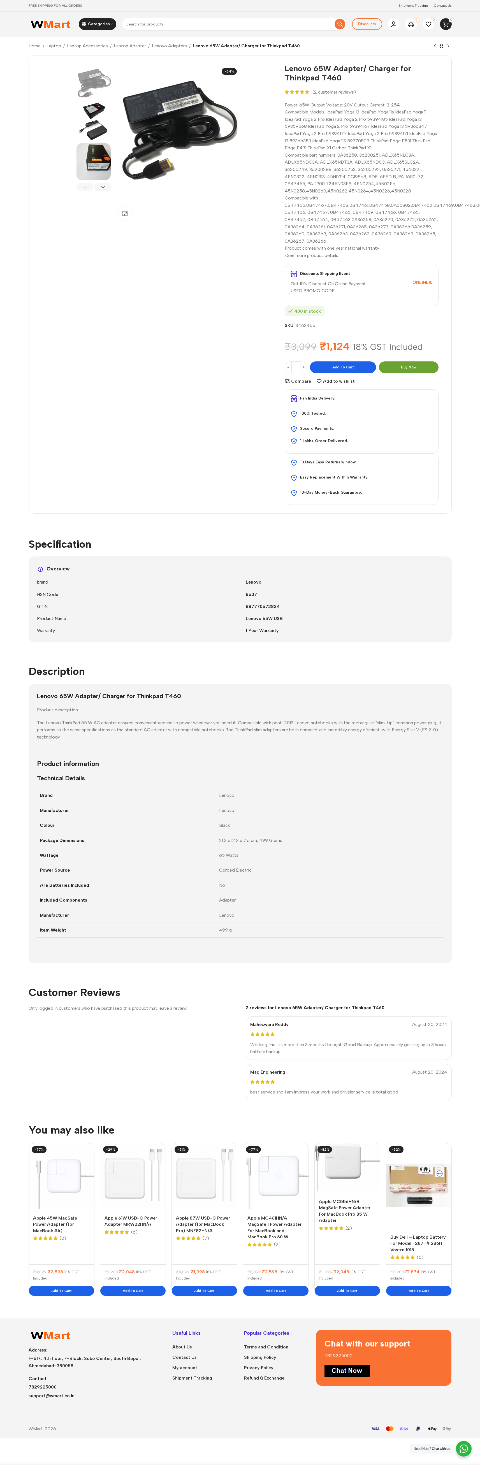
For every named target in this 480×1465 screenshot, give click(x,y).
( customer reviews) (334, 92)
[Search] (340, 24)
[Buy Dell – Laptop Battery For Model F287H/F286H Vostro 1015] (418, 1185)
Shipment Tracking (192, 1378)
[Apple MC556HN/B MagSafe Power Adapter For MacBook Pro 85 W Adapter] (347, 1167)
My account (184, 1367)
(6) (134, 1232)
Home (35, 45)
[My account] (393, 24)
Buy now (408, 367)
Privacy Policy (258, 1367)
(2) (63, 1238)
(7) (206, 1238)
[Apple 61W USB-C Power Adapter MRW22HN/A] (133, 1176)
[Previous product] (435, 46)
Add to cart (343, 367)
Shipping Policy (260, 1357)
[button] (84, 187)
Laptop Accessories (87, 45)
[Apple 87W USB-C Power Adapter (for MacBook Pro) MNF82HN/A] (204, 1176)
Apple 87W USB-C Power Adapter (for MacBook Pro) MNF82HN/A (203, 1224)
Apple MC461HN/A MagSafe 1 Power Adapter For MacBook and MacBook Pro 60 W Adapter (274, 1230)
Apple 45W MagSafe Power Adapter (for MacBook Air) (55, 1224)
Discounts (367, 24)
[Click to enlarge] (125, 213)
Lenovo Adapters (169, 45)
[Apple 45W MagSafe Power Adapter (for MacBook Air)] (61, 1176)
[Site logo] (51, 23)
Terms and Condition (266, 1347)
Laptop (54, 45)
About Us (182, 1347)
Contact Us (184, 1357)
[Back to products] (441, 46)
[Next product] (448, 46)
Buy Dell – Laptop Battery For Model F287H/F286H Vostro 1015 (418, 1243)
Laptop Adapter (130, 45)
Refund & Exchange (264, 1378)
